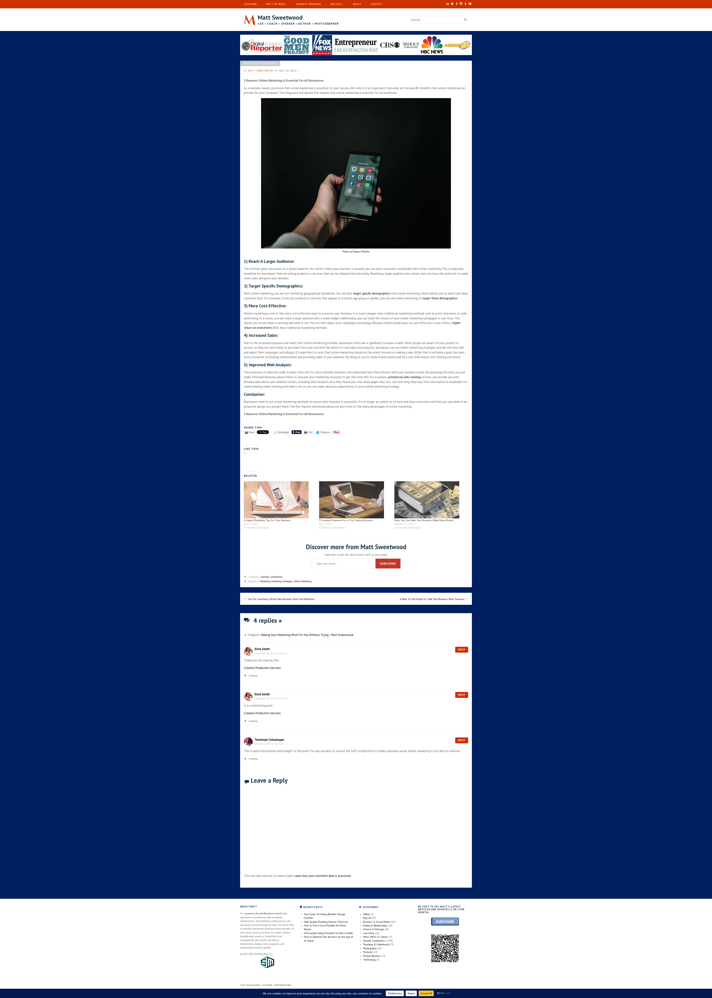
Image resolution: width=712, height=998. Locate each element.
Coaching (250, 4)
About (357, 4)
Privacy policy (315, 574)
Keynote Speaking (308, 4)
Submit (392, 562)
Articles (336, 4)
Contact (377, 4)
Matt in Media (276, 4)
